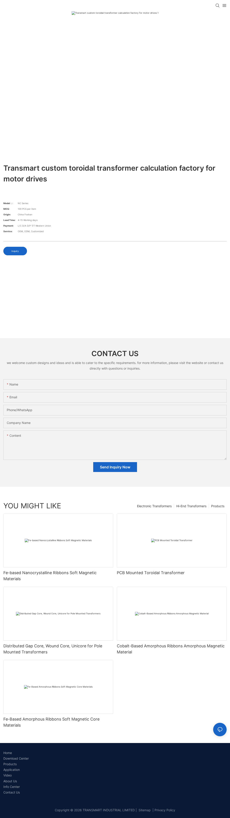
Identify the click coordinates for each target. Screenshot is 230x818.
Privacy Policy (165, 810)
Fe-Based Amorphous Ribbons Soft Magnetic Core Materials (51, 722)
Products (217, 506)
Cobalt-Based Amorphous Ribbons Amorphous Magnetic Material (171, 649)
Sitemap (144, 810)
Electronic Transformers (154, 506)
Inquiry (15, 251)
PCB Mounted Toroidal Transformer (151, 572)
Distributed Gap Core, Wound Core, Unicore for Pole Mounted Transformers (52, 649)
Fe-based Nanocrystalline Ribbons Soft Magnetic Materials (50, 575)
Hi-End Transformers (191, 506)
